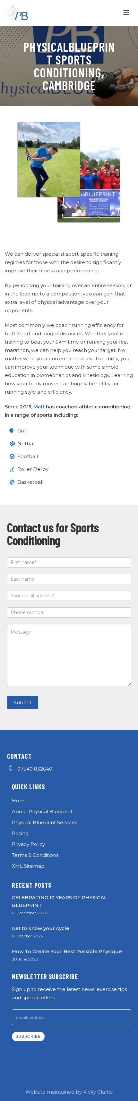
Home (20, 801)
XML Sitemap (28, 866)
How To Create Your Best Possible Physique (67, 951)
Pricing (20, 833)
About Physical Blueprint (42, 811)
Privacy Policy (28, 844)
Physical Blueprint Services (44, 822)
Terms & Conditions (35, 855)
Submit (22, 702)
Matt (39, 407)
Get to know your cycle (40, 928)
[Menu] (127, 12)
